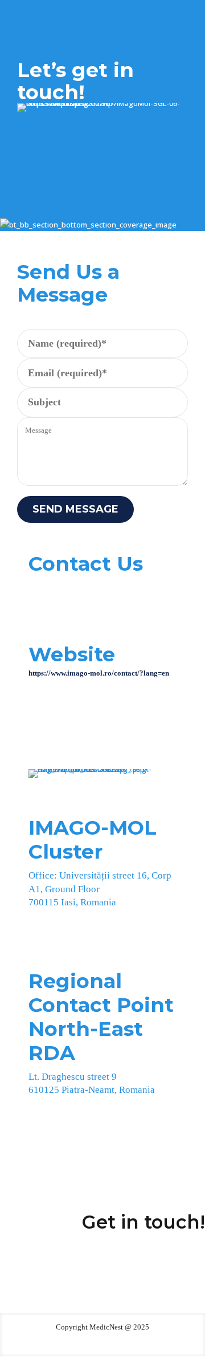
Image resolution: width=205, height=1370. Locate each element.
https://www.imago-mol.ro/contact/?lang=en (98, 673)
